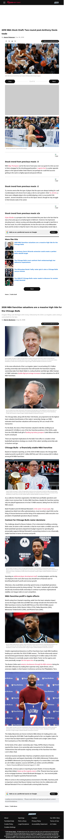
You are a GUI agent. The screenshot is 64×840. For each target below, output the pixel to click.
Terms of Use (54, 821)
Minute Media (12, 831)
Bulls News (13, 806)
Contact (34, 818)
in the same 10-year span (42, 509)
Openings (21, 818)
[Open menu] (4, 2)
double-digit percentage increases (29, 373)
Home (7, 294)
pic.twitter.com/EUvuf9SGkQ (43, 763)
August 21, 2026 (35, 765)
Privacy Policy (36, 821)
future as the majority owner (26, 771)
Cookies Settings (9, 827)
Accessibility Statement (39, 824)
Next (54, 81)
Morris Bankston (9, 320)
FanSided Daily (9, 821)
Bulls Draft (13, 294)
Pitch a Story (22, 821)
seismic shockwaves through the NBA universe (36, 664)
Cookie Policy (8, 824)
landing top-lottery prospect (35, 432)
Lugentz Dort (41, 168)
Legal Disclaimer (23, 824)
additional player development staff (25, 576)
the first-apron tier (27, 660)
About (6, 818)
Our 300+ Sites (55, 818)
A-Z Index (53, 824)
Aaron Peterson (9, 37)
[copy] (15, 41)
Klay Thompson (13, 166)
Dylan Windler (9, 217)
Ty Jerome (53, 193)
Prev (10, 81)
